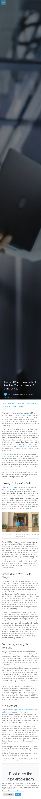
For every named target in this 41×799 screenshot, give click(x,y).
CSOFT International (13, 394)
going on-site (10, 456)
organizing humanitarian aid (13, 489)
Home (4, 403)
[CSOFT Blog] (3, 4)
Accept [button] (18, 794)
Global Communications (26, 394)
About (15, 406)
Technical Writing (8, 397)
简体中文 (22, 406)
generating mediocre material (25, 446)
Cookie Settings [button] (8, 794)
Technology (11, 403)
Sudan (30, 509)
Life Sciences (31, 403)
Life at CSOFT (6, 406)
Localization (21, 403)
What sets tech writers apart (23, 415)
